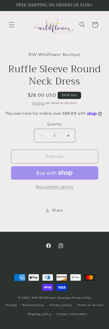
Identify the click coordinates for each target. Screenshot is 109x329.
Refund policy (33, 305)
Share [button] (57, 210)
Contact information (72, 314)
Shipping (38, 103)
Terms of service (90, 305)
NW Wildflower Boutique (51, 298)
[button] (11, 24)
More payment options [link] (54, 187)
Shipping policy (39, 314)
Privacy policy (61, 305)
